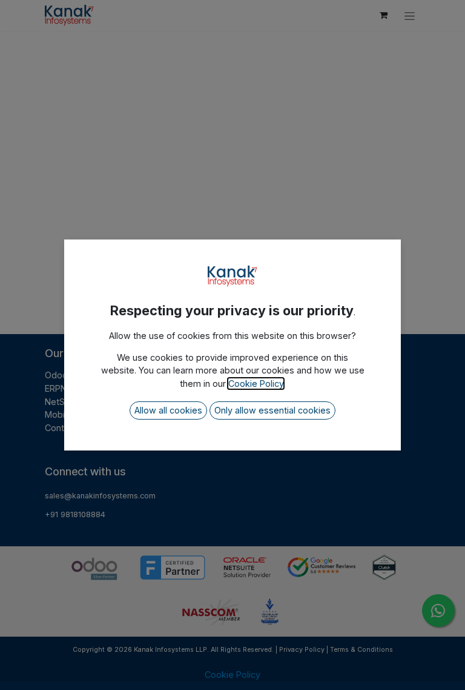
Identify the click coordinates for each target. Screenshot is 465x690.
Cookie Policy (255, 383)
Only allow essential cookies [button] (272, 410)
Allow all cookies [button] (168, 410)
